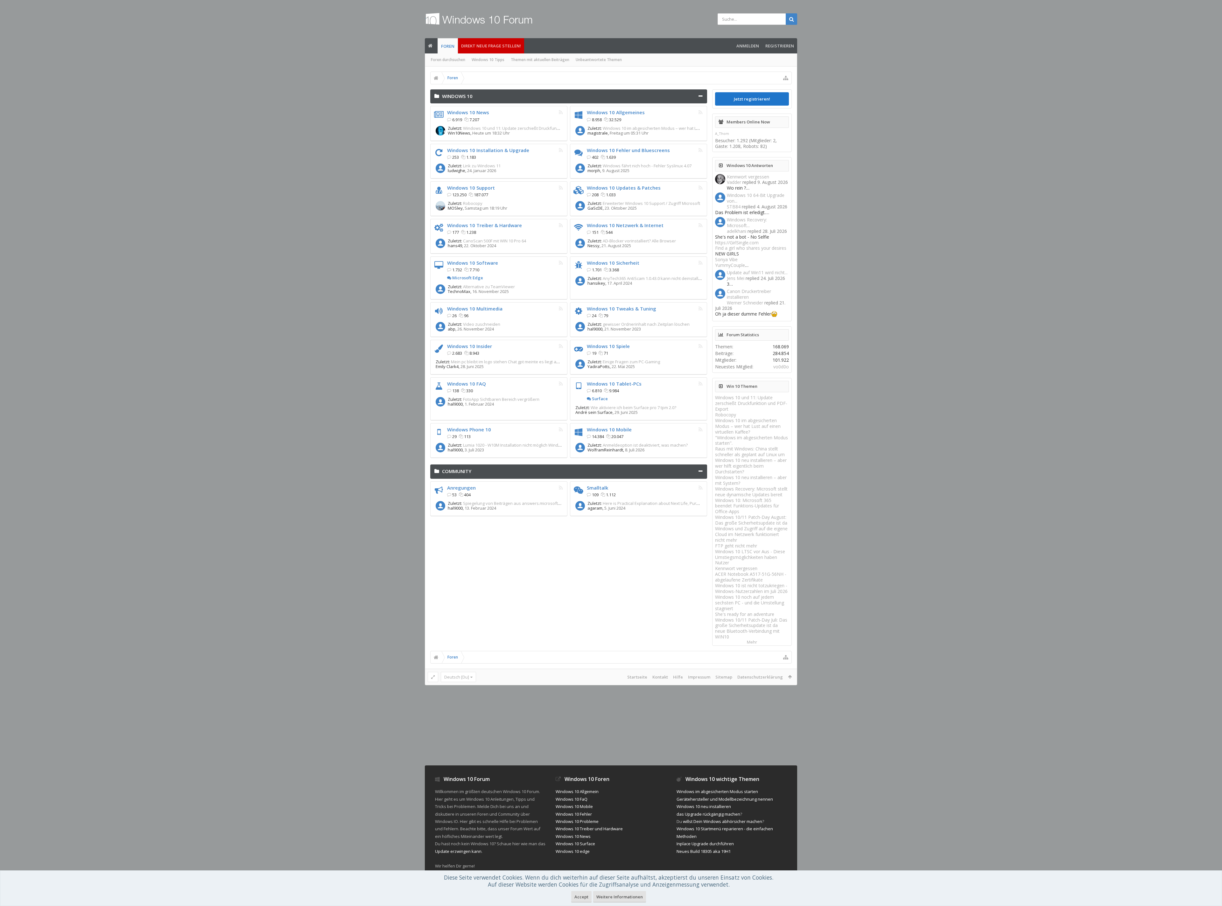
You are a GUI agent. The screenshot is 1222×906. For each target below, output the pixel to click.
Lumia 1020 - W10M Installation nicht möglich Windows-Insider (522, 445)
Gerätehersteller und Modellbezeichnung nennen (725, 799)
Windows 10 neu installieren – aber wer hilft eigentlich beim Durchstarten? (751, 466)
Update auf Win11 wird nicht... (757, 272)
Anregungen (461, 487)
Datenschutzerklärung (760, 677)
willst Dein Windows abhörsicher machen (722, 821)
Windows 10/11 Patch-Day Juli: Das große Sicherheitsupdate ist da (751, 623)
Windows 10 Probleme (577, 821)
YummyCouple (730, 265)
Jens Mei (735, 278)
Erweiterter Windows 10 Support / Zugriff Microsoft (651, 203)
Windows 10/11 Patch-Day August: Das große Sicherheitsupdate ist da (751, 520)
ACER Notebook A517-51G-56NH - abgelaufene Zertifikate (750, 577)
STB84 (734, 207)
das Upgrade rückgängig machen (708, 814)
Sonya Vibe (726, 259)
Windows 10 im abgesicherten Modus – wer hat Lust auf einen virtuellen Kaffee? (680, 128)
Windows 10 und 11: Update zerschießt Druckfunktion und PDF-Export (530, 128)
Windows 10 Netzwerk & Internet (625, 225)
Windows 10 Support (471, 188)
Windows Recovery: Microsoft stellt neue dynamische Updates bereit (751, 492)
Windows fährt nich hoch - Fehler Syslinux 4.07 (647, 166)
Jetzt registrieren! (752, 99)
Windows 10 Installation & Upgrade (488, 150)
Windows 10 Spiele (608, 346)
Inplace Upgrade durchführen (705, 844)
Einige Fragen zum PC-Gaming (631, 362)
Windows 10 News (468, 112)
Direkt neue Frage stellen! (491, 46)
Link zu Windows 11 (482, 166)
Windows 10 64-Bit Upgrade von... (755, 198)
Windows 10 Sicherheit (613, 263)
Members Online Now (748, 122)
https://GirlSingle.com (737, 243)
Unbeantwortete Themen (599, 59)
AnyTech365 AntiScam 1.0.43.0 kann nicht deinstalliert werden (661, 278)
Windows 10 (457, 96)
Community (456, 471)
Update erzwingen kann (458, 851)
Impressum (699, 677)
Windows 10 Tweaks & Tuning (621, 308)
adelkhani (736, 231)
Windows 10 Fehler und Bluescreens (628, 150)
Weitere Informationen (619, 897)
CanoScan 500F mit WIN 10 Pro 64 (494, 241)
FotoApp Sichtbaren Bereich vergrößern (501, 399)
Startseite (637, 677)
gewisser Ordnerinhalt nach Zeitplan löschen (646, 324)
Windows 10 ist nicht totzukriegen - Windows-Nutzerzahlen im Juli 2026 (751, 588)
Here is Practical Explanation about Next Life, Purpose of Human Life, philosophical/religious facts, (697, 503)
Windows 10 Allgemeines (616, 112)
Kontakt (660, 677)
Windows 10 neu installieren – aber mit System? (751, 480)
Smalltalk (597, 487)
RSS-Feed (560, 112)
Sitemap (723, 677)
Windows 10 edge (573, 851)
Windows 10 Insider (469, 346)
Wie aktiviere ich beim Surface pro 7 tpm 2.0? (633, 407)
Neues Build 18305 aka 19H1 (704, 851)
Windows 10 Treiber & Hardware (484, 225)
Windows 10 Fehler (574, 814)
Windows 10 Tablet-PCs (614, 383)
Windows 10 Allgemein (577, 791)
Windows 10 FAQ (466, 383)
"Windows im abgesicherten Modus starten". (751, 440)
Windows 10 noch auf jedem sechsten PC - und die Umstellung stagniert (749, 602)
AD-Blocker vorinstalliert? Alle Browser (639, 241)
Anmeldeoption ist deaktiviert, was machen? (645, 445)
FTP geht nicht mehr (736, 546)
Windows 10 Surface (575, 844)
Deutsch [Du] (456, 677)
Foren (447, 46)
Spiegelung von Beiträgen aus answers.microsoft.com (515, 503)
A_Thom (722, 133)
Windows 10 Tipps (488, 59)
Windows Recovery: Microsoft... (747, 222)
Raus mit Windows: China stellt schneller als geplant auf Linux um (750, 451)
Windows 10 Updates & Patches (624, 188)
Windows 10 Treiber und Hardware (589, 829)
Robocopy (472, 203)
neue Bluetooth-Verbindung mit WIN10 (747, 634)
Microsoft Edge (467, 278)
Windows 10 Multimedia (474, 308)
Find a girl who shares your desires (750, 248)
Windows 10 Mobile (609, 429)
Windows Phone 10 (469, 429)
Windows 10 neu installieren (704, 806)
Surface (599, 398)
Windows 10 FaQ (571, 799)
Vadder (734, 182)
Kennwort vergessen (748, 177)
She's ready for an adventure (744, 614)
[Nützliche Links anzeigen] (785, 78)
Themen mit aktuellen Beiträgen (540, 59)
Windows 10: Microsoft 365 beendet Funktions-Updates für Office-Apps (747, 506)
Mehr (752, 642)
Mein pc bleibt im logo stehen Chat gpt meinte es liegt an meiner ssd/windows (525, 362)
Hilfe (678, 677)
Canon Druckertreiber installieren (749, 294)
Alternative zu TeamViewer (489, 286)
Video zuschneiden (481, 324)
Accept (581, 897)
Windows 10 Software (472, 263)
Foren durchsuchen (448, 59)
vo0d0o (781, 367)
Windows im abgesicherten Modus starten (717, 791)
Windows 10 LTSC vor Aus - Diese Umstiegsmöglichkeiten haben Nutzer (750, 557)
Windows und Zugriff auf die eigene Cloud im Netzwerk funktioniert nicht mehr (751, 534)
